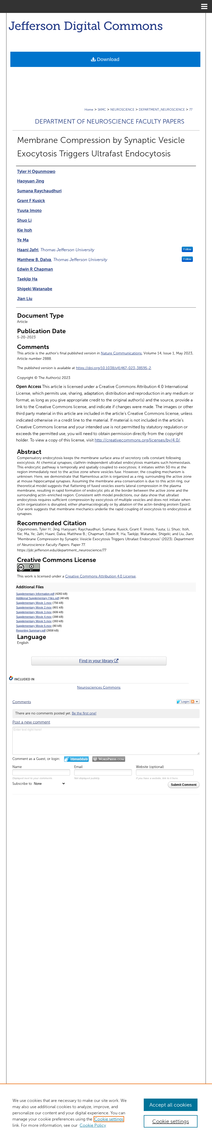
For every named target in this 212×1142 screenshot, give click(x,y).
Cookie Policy (93, 1125)
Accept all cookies (170, 1105)
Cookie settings (108, 1119)
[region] (106, 1113)
